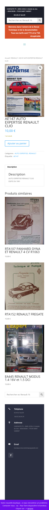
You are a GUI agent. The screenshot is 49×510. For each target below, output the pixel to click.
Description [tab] (12, 167)
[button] (40, 68)
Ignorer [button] (30, 508)
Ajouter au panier (17, 143)
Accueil (7, 58)
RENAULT (14, 58)
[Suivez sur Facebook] (10, 455)
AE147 (16, 156)
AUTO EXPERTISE (21, 153)
